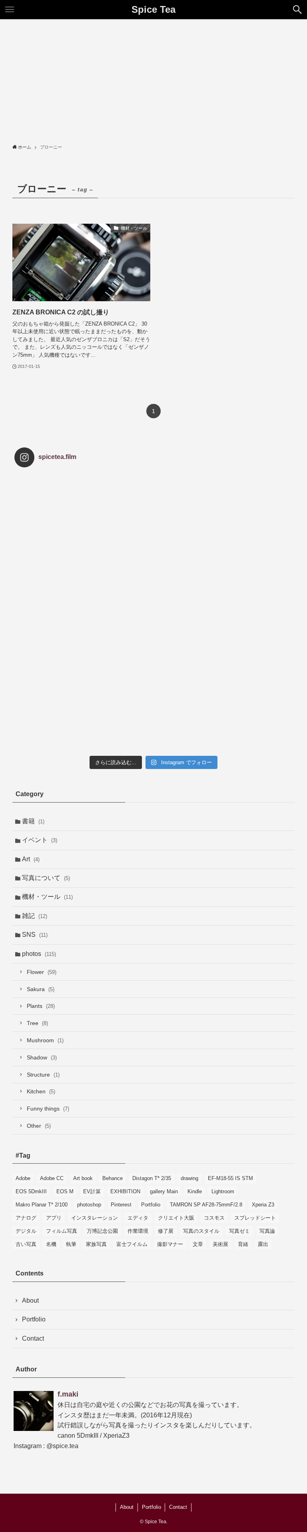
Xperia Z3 (263, 1205)
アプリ (54, 1218)
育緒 (243, 1244)
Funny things (48, 1108)
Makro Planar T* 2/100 (42, 1205)
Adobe (23, 1178)
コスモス (214, 1218)
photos (39, 953)
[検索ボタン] (297, 9)
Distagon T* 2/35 (151, 1178)
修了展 (165, 1231)
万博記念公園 (102, 1231)
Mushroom (45, 1040)
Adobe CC (52, 1178)
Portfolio (150, 1205)
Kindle (194, 1191)
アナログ (26, 1218)
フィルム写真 (61, 1231)
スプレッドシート (255, 1218)
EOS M (65, 1191)
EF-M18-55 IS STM (230, 1178)
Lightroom (222, 1191)
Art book (83, 1178)
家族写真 (96, 1244)
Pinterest (121, 1205)
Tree (37, 1023)
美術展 (220, 1244)
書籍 (33, 821)
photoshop (89, 1205)
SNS (35, 934)
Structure (43, 1074)
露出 (263, 1244)
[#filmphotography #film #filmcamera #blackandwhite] (60, 519)
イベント (39, 840)
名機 (51, 1244)
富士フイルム (132, 1244)
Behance (112, 1178)
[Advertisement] (153, 79)
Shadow (42, 1057)
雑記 (34, 915)
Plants (41, 1006)
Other (39, 1126)
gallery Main (164, 1191)
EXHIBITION (125, 1191)
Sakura (40, 989)
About (30, 1300)
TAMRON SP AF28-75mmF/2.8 (206, 1205)
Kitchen (41, 1091)
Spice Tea (153, 9)
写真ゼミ (239, 1231)
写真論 (267, 1231)
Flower (41, 972)
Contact (33, 1338)
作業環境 (138, 1231)
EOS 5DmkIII (31, 1191)
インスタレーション (94, 1218)
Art (31, 859)
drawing (189, 1178)
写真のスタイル (201, 1231)
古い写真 (26, 1244)
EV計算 (92, 1191)
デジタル (26, 1231)
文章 (198, 1244)
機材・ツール (47, 896)
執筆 (71, 1244)
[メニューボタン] (9, 9)
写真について (46, 877)
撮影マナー (170, 1244)
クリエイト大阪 (176, 1218)
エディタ (138, 1218)
